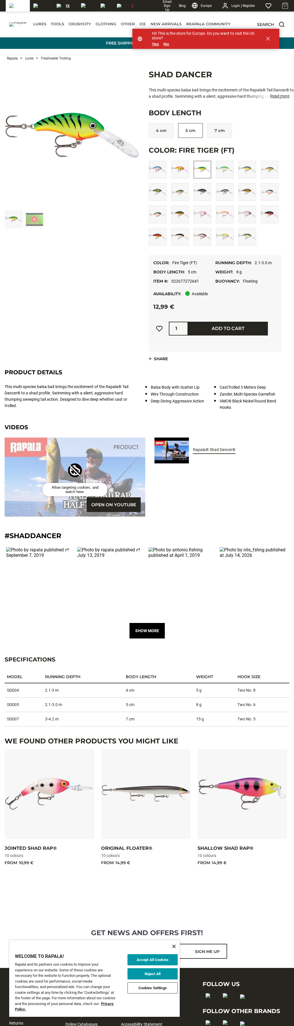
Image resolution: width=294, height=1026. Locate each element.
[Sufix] (87, 5)
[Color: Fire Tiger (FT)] (202, 170)
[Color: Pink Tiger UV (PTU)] (225, 214)
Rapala (12, 58)
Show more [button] (147, 630)
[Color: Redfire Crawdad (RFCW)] (158, 237)
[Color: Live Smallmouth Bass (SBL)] (247, 192)
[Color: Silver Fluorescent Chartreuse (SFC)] (225, 237)
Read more (279, 96)
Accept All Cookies (153, 960)
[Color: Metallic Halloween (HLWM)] (158, 214)
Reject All (152, 974)
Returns (16, 1023)
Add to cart (228, 328)
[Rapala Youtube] (244, 1006)
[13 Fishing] (65, 5)
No (166, 44)
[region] (94, 978)
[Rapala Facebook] (210, 1004)
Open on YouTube (113, 504)
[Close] (174, 946)
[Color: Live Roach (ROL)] (225, 192)
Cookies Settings (152, 988)
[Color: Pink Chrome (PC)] (202, 214)
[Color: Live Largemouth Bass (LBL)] (158, 192)
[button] (281, 24)
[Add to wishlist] (159, 328)
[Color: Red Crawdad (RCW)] (269, 214)
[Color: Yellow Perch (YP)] (247, 237)
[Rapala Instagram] (227, 1004)
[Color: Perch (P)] (180, 214)
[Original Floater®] (146, 794)
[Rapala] (18, 5)
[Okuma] (41, 5)
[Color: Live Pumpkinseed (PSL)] (202, 192)
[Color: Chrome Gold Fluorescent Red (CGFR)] (180, 170)
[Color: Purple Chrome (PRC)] (247, 214)
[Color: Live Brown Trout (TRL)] (269, 170)
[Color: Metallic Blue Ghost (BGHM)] (269, 192)
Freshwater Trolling (55, 58)
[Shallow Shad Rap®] (242, 794)
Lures (29, 58)
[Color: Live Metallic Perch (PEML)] (180, 192)
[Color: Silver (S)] (180, 237)
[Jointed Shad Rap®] (49, 794)
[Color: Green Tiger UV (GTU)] (225, 170)
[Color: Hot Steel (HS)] (247, 170)
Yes (155, 44)
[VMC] (105, 5)
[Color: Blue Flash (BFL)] (158, 170)
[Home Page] (17, 24)
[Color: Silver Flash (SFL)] (202, 237)
